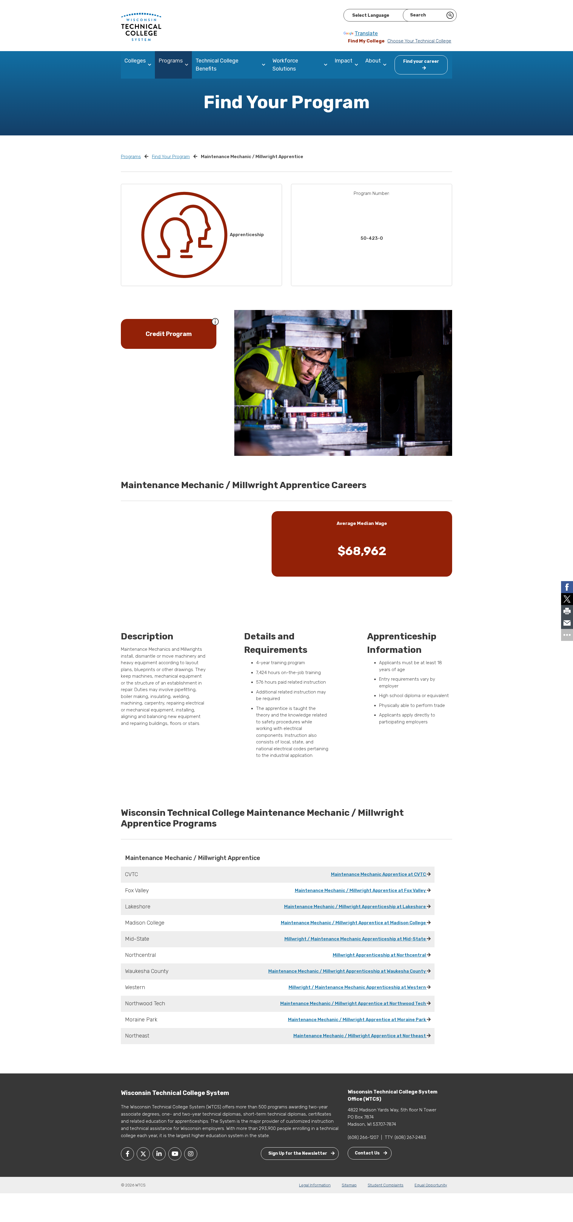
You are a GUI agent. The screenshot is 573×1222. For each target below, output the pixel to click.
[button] (215, 321)
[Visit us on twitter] (143, 1153)
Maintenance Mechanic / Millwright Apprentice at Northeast (360, 1035)
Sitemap (349, 1185)
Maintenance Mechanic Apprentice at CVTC (379, 874)
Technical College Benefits (216, 64)
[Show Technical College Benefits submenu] (265, 65)
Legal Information (315, 1185)
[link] (567, 587)
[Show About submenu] (386, 65)
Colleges (135, 60)
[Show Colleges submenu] (151, 65)
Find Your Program (171, 156)
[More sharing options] (567, 635)
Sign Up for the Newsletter (298, 1153)
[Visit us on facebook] (127, 1153)
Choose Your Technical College (419, 41)
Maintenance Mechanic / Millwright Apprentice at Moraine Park (357, 1019)
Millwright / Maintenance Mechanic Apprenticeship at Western (358, 987)
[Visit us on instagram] (190, 1153)
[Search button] (450, 15)
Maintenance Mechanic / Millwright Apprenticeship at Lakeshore (355, 906)
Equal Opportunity (431, 1185)
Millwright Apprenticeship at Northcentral (380, 955)
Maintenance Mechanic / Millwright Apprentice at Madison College (354, 922)
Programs (170, 60)
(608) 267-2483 (410, 1137)
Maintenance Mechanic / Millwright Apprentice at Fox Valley (361, 890)
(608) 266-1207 (363, 1137)
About (373, 60)
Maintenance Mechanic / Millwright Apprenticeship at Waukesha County (347, 971)
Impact (343, 60)
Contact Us (368, 1153)
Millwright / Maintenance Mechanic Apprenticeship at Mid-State (355, 939)
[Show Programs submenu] (188, 65)
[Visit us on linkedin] (159, 1153)
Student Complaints (385, 1185)
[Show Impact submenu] (358, 65)
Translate (366, 33)
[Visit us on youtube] (174, 1153)
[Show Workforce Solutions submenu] (327, 65)
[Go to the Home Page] (141, 26)
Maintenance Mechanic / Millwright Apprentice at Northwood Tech (353, 1003)
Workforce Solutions (285, 64)
